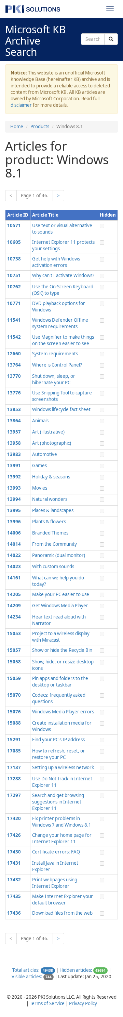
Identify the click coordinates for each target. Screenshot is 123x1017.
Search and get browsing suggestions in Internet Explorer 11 (58, 801)
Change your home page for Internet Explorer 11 (62, 838)
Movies (39, 488)
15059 (14, 678)
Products (39, 126)
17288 (14, 779)
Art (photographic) (51, 443)
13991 (14, 465)
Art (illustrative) (48, 432)
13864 (14, 421)
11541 (14, 320)
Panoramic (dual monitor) (58, 555)
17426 (14, 835)
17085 (14, 751)
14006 (14, 533)
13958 (14, 443)
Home (16, 126)
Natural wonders (49, 499)
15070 (14, 695)
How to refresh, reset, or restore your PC (58, 754)
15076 (14, 712)
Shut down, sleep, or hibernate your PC (53, 379)
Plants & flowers (49, 522)
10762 (14, 287)
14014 (14, 544)
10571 (14, 225)
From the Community (54, 544)
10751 (14, 275)
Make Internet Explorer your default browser (62, 899)
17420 (14, 818)
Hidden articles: (75, 970)
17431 (14, 863)
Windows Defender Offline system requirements (60, 323)
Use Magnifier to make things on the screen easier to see (63, 340)
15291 (14, 739)
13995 (14, 510)
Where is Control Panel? (57, 365)
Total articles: (26, 970)
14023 (14, 566)
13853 (14, 409)
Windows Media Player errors (63, 712)
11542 (14, 337)
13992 (14, 477)
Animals (40, 421)
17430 (14, 852)
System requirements (55, 354)
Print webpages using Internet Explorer (54, 883)
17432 (14, 880)
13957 (14, 432)
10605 (14, 242)
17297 (14, 795)
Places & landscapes (52, 510)
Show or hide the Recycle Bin (62, 650)
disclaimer (21, 105)
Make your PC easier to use (60, 594)
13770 (14, 376)
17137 (14, 767)
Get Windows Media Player (60, 606)
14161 (14, 578)
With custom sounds (53, 566)
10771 (14, 303)
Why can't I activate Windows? (63, 275)
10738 (14, 259)
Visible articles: (27, 976)
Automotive (44, 454)
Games (39, 465)
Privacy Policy (83, 1003)
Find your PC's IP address (58, 739)
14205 (14, 594)
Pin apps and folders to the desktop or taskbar (60, 681)
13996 (14, 522)
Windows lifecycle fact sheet (61, 409)
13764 (14, 365)
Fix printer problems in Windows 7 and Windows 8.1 (61, 821)
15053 (14, 633)
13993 (14, 488)
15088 (14, 723)
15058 (14, 662)
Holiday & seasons (51, 477)
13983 (14, 454)
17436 (14, 913)
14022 (14, 555)
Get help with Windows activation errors (56, 262)
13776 (14, 393)
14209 (14, 606)
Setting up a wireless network (63, 767)
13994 (14, 499)
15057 (14, 650)
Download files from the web (62, 913)
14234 (14, 617)
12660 (14, 354)
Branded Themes (50, 533)
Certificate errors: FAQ (56, 852)
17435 (14, 896)
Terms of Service (47, 1003)
